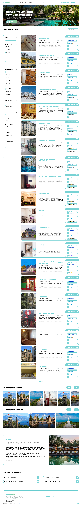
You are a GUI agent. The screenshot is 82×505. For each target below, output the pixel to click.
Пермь (45, 40)
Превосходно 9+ (9, 46)
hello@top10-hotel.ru (66, 2)
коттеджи (8, 74)
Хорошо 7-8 (8, 49)
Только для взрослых (9, 135)
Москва (45, 74)
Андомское (46, 108)
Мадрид (46, 265)
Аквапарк (7, 102)
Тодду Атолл (47, 281)
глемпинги (8, 83)
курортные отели (9, 89)
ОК (77, 503)
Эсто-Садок (46, 91)
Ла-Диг (50, 57)
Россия (41, 40)
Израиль (41, 298)
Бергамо (45, 351)
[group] (9, 398)
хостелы (7, 77)
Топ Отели (21, 2)
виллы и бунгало (9, 80)
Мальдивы (42, 281)
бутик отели (8, 88)
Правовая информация (10, 500)
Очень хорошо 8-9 (9, 47)
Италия (41, 351)
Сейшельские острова (44, 57)
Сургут (45, 178)
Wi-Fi (7, 120)
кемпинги (8, 72)
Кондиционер (8, 132)
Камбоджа (42, 315)
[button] (68, 387)
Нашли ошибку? (9, 501)
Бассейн (7, 103)
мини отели (8, 71)
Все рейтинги (8, 52)
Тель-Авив (46, 298)
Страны (26, 2)
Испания (41, 265)
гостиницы (8, 86)
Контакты (30, 2)
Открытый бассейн (9, 106)
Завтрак (7, 147)
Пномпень (47, 315)
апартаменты (8, 94)
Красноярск (46, 334)
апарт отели (8, 91)
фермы (7, 85)
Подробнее (21, 503)
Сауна (7, 126)
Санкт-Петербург (47, 125)
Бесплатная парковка (9, 141)
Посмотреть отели (10, 22)
